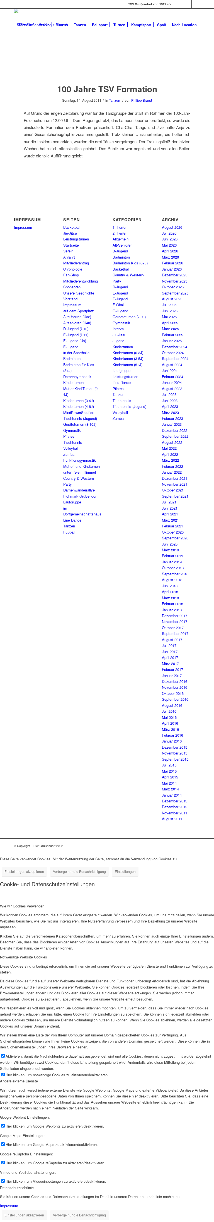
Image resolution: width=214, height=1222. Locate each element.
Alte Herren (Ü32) (77, 316)
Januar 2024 (172, 382)
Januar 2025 (172, 340)
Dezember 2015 (174, 747)
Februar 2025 (172, 334)
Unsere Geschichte (78, 293)
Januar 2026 (172, 269)
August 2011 (172, 818)
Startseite (71, 245)
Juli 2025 (169, 304)
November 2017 (174, 621)
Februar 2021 (172, 526)
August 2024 (172, 364)
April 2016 (170, 723)
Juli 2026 (169, 233)
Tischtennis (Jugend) (80, 418)
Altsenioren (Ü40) (77, 322)
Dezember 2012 (174, 806)
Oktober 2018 (173, 567)
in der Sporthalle (76, 352)
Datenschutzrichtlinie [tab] (17, 1187)
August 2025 (172, 298)
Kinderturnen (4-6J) (78, 406)
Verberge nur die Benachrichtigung (79, 871)
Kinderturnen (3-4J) (78, 400)
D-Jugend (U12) (75, 328)
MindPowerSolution (78, 412)
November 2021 (174, 484)
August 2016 (172, 705)
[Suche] (18, 57)
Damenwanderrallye (79, 490)
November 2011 (174, 813)
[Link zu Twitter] (196, 4)
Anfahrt (69, 257)
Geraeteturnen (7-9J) (129, 316)
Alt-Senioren (122, 245)
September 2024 (175, 358)
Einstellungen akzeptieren (24, 871)
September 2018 (175, 573)
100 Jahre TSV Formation (107, 89)
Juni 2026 (169, 239)
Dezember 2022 (174, 430)
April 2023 (170, 406)
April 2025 (170, 322)
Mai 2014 (169, 783)
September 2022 (175, 436)
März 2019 (170, 549)
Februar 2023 (172, 418)
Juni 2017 (169, 651)
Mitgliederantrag (76, 263)
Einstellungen (125, 871)
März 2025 (170, 328)
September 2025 (175, 293)
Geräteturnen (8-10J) (79, 424)
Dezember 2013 (174, 801)
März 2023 (170, 412)
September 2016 (175, 699)
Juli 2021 (169, 502)
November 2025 (174, 281)
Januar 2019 (172, 561)
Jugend (118, 340)
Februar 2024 (172, 376)
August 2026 (172, 227)
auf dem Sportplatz (78, 310)
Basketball (71, 227)
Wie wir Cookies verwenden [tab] (22, 906)
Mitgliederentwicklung (80, 281)
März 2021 (170, 520)
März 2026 (170, 257)
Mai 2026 (169, 245)
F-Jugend (70, 346)
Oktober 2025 (173, 286)
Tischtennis (72, 442)
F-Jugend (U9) (74, 340)
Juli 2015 (169, 765)
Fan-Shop (71, 274)
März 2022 (170, 460)
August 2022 (172, 442)
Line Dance (72, 520)
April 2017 (170, 657)
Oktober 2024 (173, 352)
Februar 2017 (172, 669)
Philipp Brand (141, 100)
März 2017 (170, 663)
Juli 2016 (169, 711)
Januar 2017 (172, 675)
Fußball (69, 532)
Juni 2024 (169, 370)
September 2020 (175, 538)
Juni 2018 (169, 585)
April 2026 (170, 251)
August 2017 (172, 639)
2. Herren (120, 233)
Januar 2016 (172, 741)
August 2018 (172, 579)
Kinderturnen (73, 382)
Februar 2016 (172, 735)
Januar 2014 (172, 795)
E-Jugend (120, 293)
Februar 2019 (172, 555)
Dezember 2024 (174, 346)
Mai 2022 (169, 448)
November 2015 (174, 753)
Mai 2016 (169, 717)
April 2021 (170, 514)
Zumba (68, 454)
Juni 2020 (169, 544)
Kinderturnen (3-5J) (128, 358)
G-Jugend (120, 310)
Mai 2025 (169, 316)
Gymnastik (72, 430)
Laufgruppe (72, 502)
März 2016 (170, 729)
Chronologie (72, 269)
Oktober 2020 (173, 532)
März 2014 (170, 789)
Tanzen (114, 100)
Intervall (119, 328)
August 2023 (172, 388)
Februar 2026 (172, 263)
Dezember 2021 (174, 478)
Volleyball (71, 448)
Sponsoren (72, 286)
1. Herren (120, 227)
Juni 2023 (169, 400)
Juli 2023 (169, 394)
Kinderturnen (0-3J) (128, 352)
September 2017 (175, 633)
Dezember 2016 (174, 681)
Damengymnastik (77, 376)
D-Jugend (120, 286)
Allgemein (120, 239)
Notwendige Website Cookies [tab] (23, 957)
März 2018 (170, 597)
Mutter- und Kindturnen (81, 466)
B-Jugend (120, 251)
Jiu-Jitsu (70, 233)
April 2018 (170, 591)
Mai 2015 (169, 771)
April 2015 (170, 777)
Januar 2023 (172, 424)
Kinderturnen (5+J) (127, 364)
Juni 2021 (169, 508)
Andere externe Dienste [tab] (19, 1081)
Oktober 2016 (173, 693)
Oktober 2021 (173, 490)
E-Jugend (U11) (75, 334)
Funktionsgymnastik (79, 460)
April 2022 (170, 454)
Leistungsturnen (76, 239)
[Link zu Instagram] (187, 4)
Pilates (68, 436)
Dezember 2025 (174, 274)
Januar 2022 (172, 472)
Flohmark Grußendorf (80, 496)
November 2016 (174, 687)
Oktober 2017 (173, 627)
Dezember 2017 (174, 615)
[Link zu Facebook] (179, 4)
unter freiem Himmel (79, 472)
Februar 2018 (172, 603)
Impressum (23, 227)
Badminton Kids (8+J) (130, 263)
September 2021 (175, 496)
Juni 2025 (169, 310)
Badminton (72, 358)
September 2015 (175, 759)
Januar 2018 (172, 609)
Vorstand (70, 298)
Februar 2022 (172, 466)
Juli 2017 (169, 645)
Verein (68, 251)
